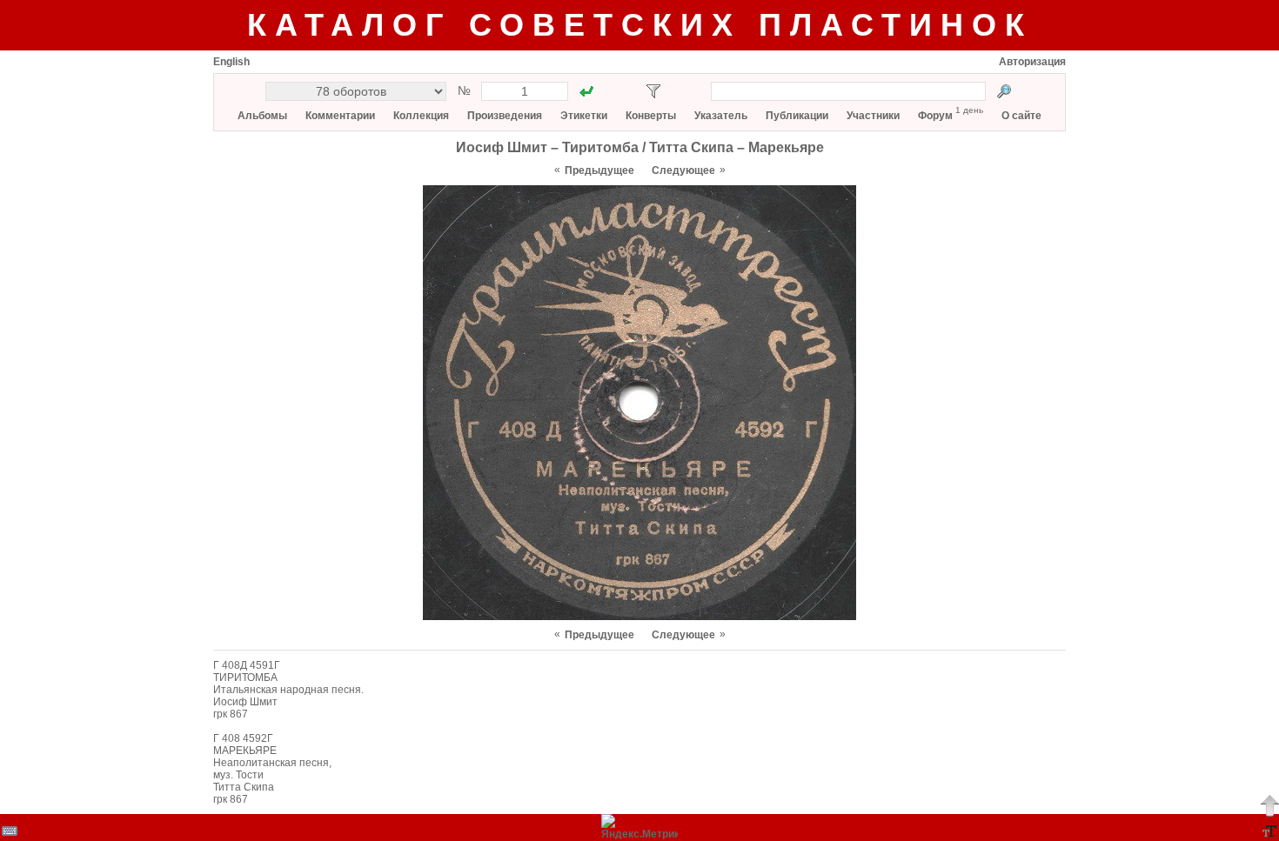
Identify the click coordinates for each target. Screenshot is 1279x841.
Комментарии (340, 116)
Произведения (504, 116)
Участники (873, 116)
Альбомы (262, 116)
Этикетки (583, 116)
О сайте (1021, 116)
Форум (935, 116)
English (231, 62)
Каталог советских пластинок (640, 25)
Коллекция (421, 116)
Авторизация (1032, 62)
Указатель (720, 116)
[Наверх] (1269, 805)
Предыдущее (599, 170)
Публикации (797, 116)
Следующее (683, 170)
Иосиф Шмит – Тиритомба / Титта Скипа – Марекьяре (640, 147)
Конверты (651, 116)
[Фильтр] (653, 91)
